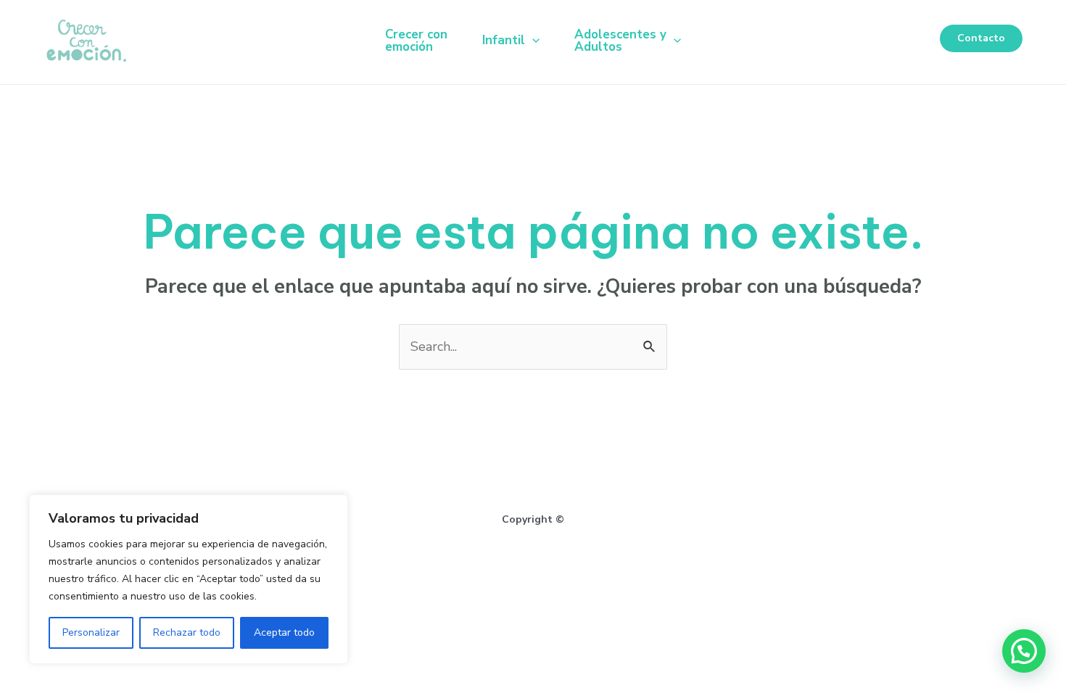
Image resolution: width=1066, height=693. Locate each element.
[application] (532, 40)
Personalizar (91, 632)
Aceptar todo (284, 632)
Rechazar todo (186, 632)
